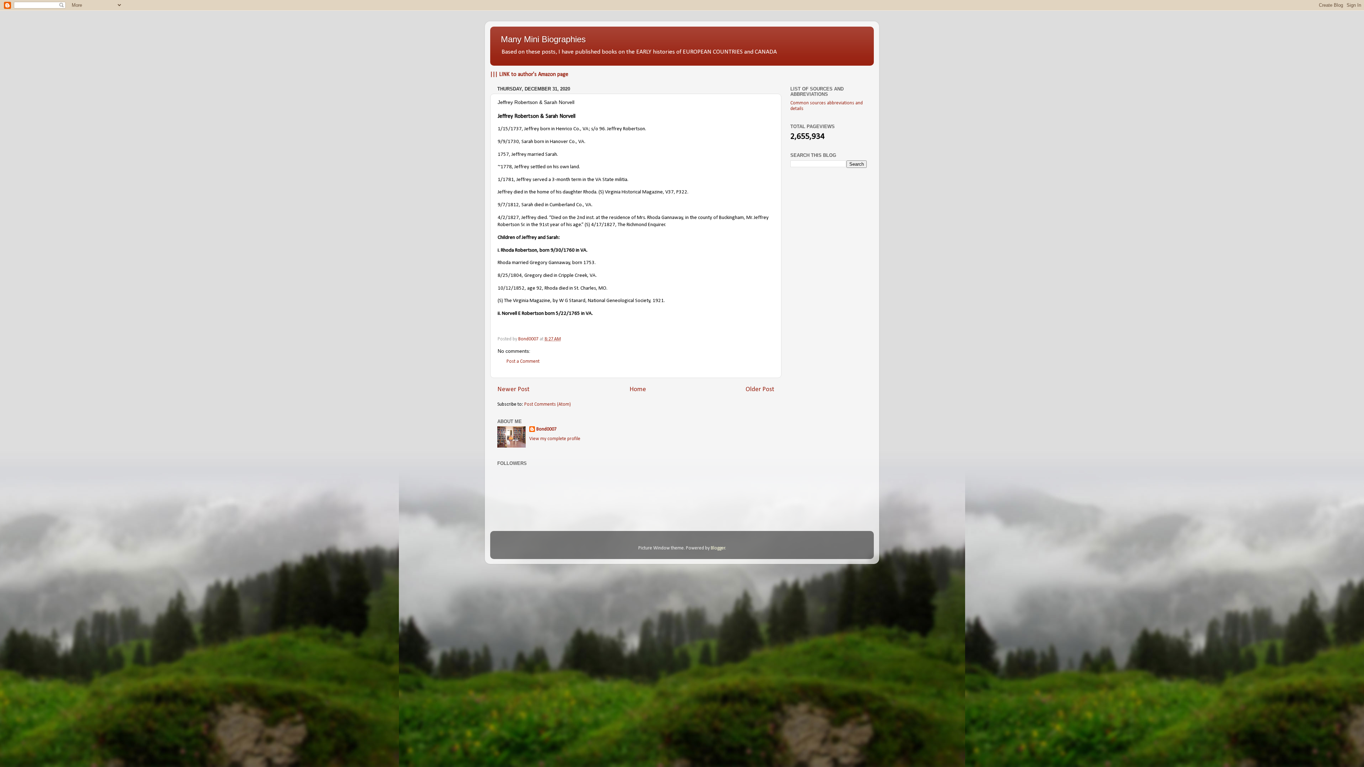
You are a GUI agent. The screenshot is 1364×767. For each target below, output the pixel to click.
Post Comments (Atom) (547, 404)
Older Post (760, 389)
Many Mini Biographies (543, 39)
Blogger (718, 548)
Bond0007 (546, 429)
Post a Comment (523, 361)
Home (637, 389)
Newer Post (513, 389)
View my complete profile (554, 439)
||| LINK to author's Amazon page (529, 74)
